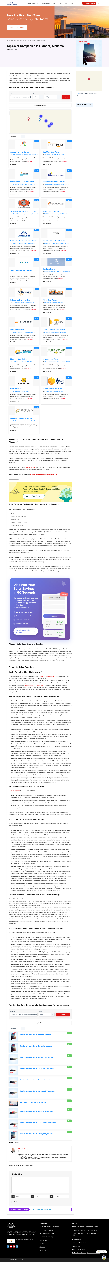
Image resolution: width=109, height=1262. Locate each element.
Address (12, 93)
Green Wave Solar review (19, 152)
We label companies (14, 791)
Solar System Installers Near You (49, 1226)
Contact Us (42, 1250)
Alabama (16, 1142)
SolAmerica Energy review (20, 300)
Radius (34, 93)
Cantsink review (16, 389)
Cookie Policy (76, 1246)
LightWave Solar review (51, 152)
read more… (30, 161)
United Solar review (50, 300)
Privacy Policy (76, 1239)
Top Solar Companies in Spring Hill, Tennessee (37, 1069)
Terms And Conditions (79, 1243)
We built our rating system (46, 676)
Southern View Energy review (21, 418)
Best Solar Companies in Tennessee (33, 1102)
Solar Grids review (17, 330)
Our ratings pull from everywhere (34, 685)
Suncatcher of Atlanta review (54, 241)
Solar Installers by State (46, 1233)
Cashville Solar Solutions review (22, 182)
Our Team (42, 1243)
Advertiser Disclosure (14, 479)
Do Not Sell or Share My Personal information (86, 1253)
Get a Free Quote (33, 496)
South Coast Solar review (52, 389)
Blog (66, 3)
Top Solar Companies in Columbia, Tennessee (36, 1057)
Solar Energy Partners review (21, 270)
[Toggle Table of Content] (89, 104)
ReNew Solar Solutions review (54, 182)
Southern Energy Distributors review (24, 1239)
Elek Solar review (49, 269)
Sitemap (42, 1247)
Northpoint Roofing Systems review (23, 241)
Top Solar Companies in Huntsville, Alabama (36, 1046)
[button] (40, 120)
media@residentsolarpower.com (88, 1226)
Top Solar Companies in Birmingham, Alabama (36, 1134)
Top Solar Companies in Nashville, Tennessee (36, 1111)
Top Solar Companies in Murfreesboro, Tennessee (38, 1080)
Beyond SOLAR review (51, 359)
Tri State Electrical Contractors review (24, 211)
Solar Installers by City (21, 40)
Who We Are (43, 1240)
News (71, 3)
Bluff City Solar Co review (20, 359)
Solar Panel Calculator (46, 1230)
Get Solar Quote (90, 3)
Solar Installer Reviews (48, 3)
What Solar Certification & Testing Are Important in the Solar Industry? (49, 1210)
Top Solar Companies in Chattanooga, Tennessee (38, 1122)
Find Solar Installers (33, 3)
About (60, 3)
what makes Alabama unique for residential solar (43, 474)
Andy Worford (21, 1148)
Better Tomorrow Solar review (54, 330)
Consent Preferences (78, 1249)
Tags (45, 93)
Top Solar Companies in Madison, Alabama (35, 1035)
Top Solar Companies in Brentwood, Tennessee (37, 1091)
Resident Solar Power (11, 40)
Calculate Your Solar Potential (25, 631)
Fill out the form (30, 467)
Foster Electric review (51, 211)
